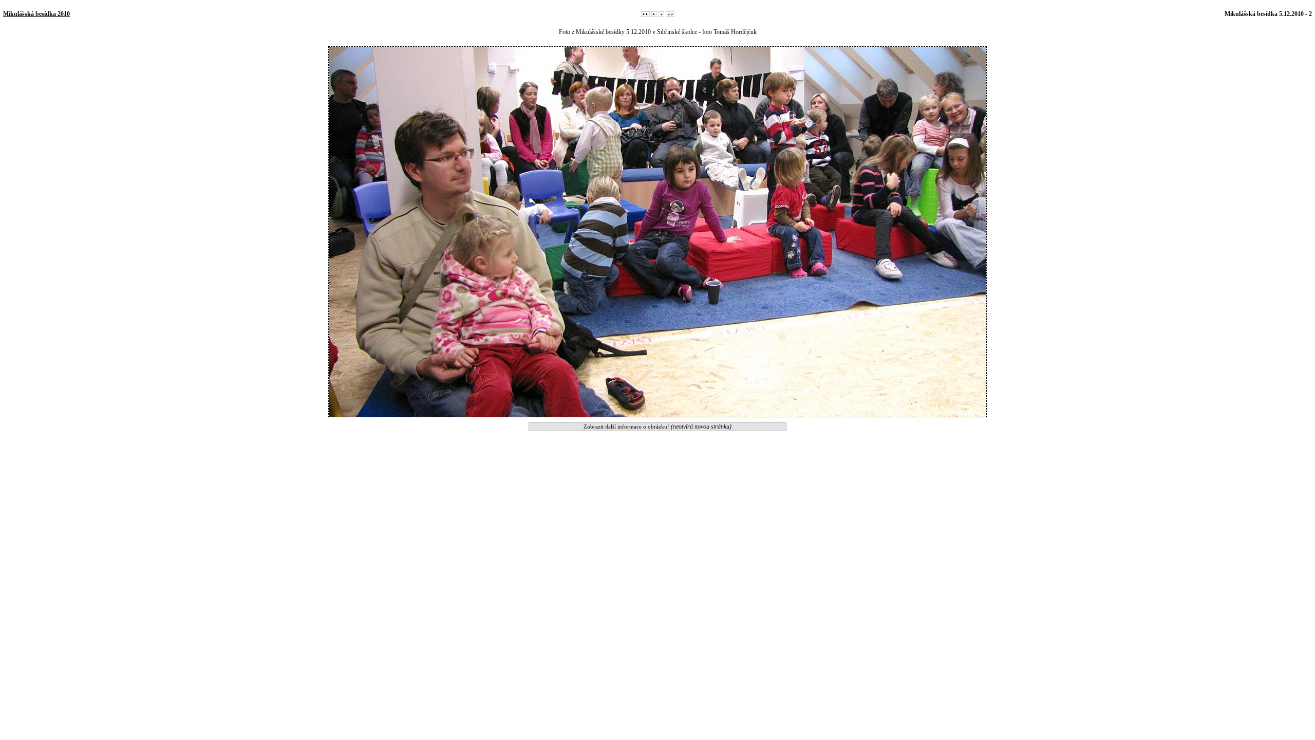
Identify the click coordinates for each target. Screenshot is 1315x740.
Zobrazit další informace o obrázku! (657, 426)
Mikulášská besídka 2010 (36, 13)
